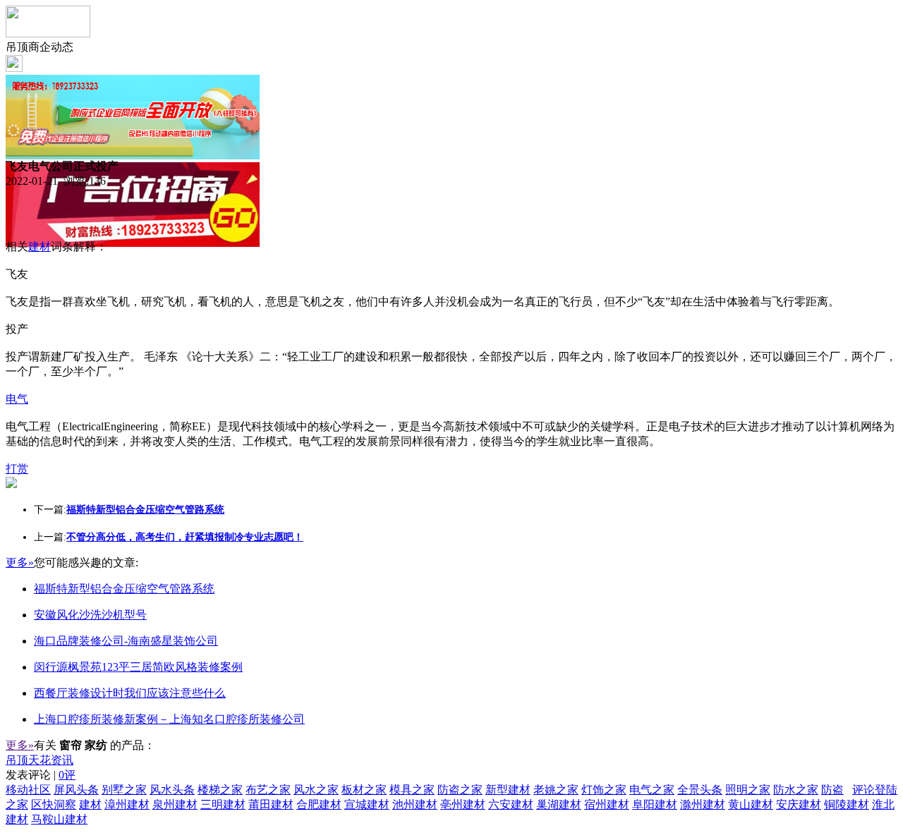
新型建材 (508, 790)
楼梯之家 (220, 790)
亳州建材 (462, 804)
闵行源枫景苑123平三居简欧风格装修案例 (138, 667)
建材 (39, 247)
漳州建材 (127, 804)
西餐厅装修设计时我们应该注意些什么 (130, 693)
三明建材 (223, 804)
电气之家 (651, 790)
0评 (67, 775)
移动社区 (28, 790)
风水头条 (172, 790)
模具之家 (412, 790)
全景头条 (699, 790)
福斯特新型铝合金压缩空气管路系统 (124, 589)
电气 (17, 399)
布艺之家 (268, 790)
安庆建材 (798, 804)
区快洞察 (53, 804)
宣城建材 (366, 804)
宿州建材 (606, 804)
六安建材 (510, 804)
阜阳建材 (654, 804)
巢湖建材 (558, 804)
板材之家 (364, 790)
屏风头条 (76, 790)
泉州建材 (175, 804)
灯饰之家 (603, 790)
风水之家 (316, 790)
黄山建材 (750, 804)
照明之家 (747, 790)
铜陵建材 (846, 804)
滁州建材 (702, 804)
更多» (20, 562)
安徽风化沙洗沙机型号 (90, 615)
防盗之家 (460, 790)
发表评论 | (40, 775)
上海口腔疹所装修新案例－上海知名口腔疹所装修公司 (169, 719)
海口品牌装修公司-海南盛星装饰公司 (126, 641)
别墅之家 (124, 790)
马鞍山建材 (59, 819)
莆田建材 (270, 804)
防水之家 (795, 790)
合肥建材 (318, 804)
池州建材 (414, 804)
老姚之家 (555, 790)
